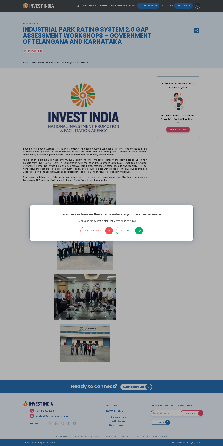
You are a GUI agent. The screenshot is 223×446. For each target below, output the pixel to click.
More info (141, 221)
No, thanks (93, 230)
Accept (126, 230)
